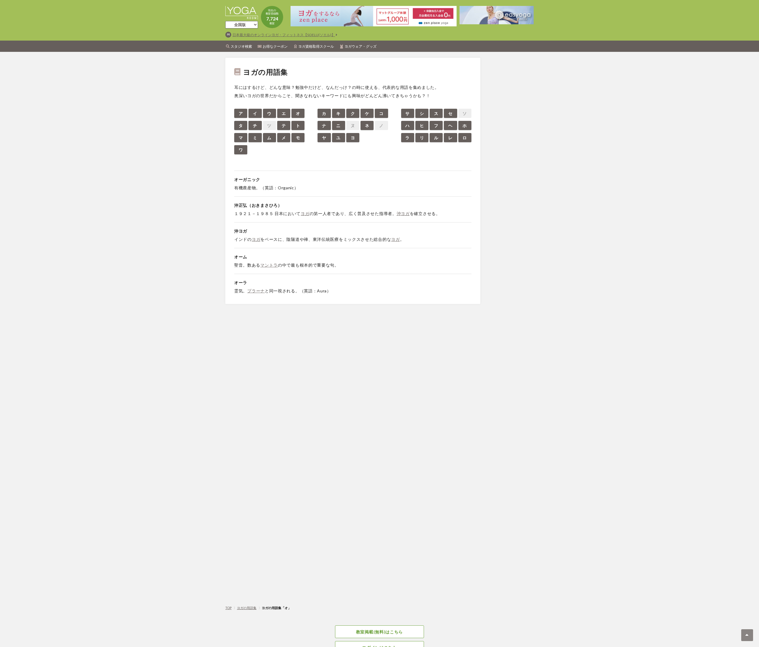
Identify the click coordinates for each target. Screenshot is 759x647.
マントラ (269, 265)
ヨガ (305, 213)
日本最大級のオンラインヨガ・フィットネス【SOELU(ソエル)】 (283, 35)
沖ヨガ (403, 213)
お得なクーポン (275, 46)
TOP (228, 608)
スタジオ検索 (241, 46)
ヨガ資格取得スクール (316, 46)
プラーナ (256, 290)
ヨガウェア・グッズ (361, 46)
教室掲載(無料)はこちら (379, 631)
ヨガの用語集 (246, 608)
